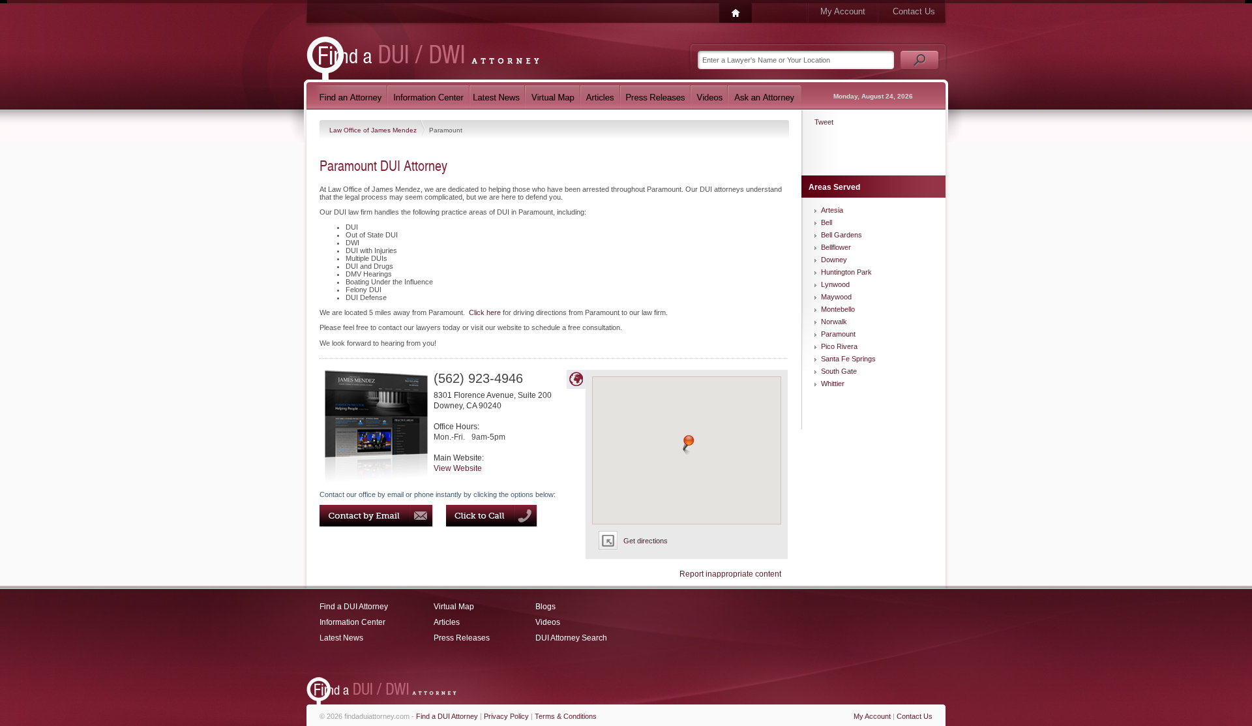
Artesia (832, 210)
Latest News (341, 638)
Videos (547, 622)
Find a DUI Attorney (354, 606)
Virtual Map (454, 606)
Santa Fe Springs (848, 359)
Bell (826, 222)
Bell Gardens (841, 235)
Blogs (545, 606)
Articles (447, 622)
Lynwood (835, 284)
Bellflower (836, 247)
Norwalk (834, 321)
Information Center (352, 622)
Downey (834, 260)
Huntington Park (846, 272)
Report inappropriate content (730, 574)
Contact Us (914, 11)
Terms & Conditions (566, 716)
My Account (842, 11)
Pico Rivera (839, 346)
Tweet (823, 122)
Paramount (838, 334)
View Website (458, 468)
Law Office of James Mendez (374, 130)
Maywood (836, 297)
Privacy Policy (506, 716)
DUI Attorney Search (571, 638)
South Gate (839, 371)
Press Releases (462, 638)
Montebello (838, 309)
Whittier (832, 383)
